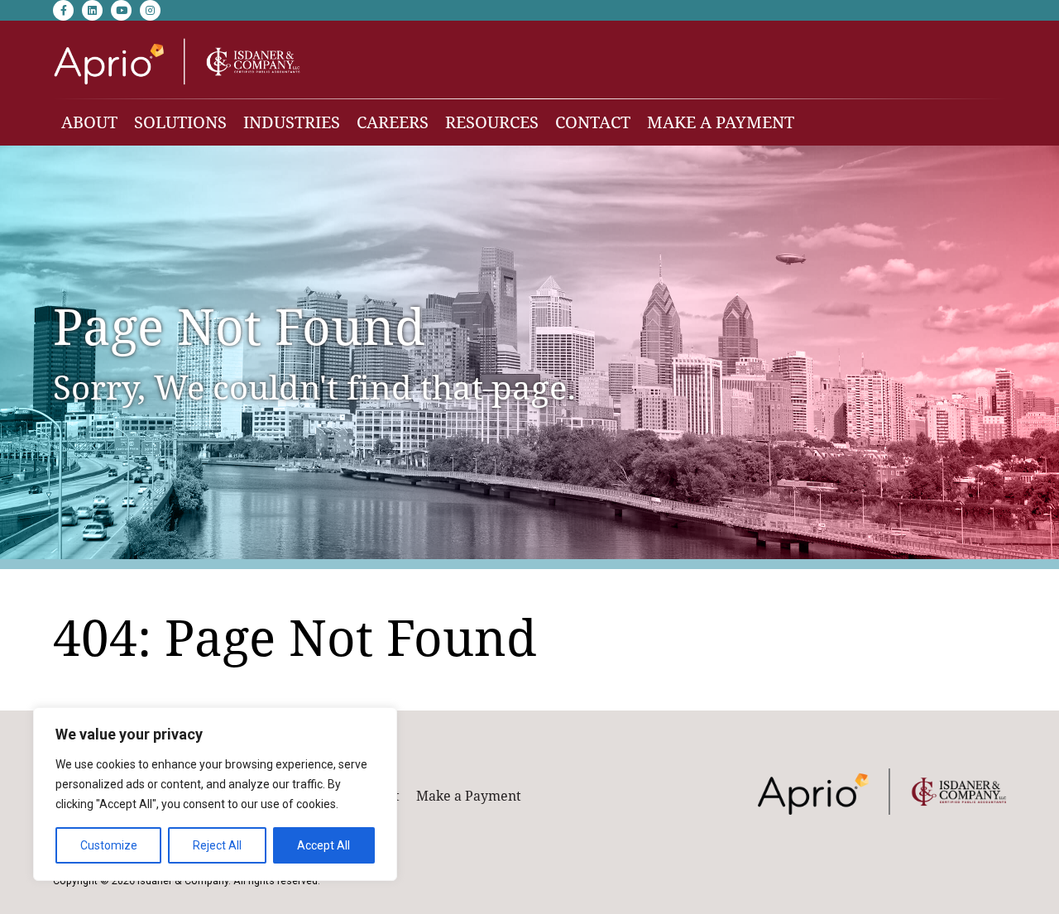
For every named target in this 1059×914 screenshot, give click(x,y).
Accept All (323, 845)
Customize (108, 845)
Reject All (217, 845)
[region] (215, 794)
